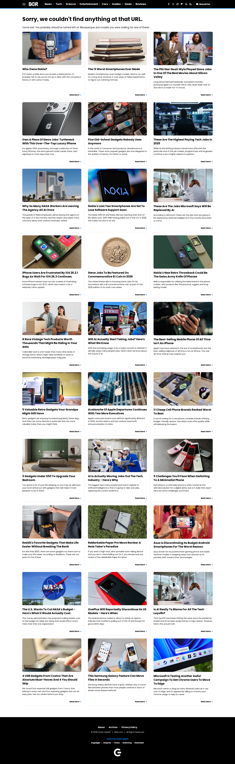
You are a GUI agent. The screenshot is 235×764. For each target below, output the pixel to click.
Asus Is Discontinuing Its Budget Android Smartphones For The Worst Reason (182, 544)
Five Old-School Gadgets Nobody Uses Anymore (114, 141)
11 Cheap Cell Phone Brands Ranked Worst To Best (182, 411)
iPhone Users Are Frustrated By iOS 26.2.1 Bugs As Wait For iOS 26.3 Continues (50, 274)
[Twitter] (173, 4)
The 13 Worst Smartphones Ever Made (114, 69)
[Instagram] (177, 4)
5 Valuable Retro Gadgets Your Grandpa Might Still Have (50, 411)
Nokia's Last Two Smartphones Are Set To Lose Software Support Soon (116, 208)
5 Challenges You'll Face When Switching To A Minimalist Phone (182, 478)
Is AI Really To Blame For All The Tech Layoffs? (179, 611)
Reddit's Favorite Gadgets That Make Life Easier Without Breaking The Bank (50, 544)
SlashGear (139, 743)
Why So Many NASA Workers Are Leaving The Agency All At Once (50, 208)
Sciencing (127, 743)
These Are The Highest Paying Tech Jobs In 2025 (183, 141)
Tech (59, 4)
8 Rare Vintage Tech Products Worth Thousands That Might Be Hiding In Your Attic (49, 343)
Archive (113, 727)
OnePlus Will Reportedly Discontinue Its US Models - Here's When (117, 611)
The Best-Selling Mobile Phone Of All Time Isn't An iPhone (182, 341)
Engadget (95, 743)
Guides (116, 4)
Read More (74, 95)
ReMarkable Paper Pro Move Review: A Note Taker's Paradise (114, 544)
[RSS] (190, 4)
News (48, 4)
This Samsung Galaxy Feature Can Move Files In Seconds (116, 677)
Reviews (141, 4)
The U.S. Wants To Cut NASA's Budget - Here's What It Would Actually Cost (48, 611)
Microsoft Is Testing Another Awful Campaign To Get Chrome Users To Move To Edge (182, 679)
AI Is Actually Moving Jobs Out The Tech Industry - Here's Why (115, 478)
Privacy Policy (129, 727)
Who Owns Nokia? (34, 69)
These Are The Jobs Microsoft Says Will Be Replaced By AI (182, 208)
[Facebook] (169, 4)
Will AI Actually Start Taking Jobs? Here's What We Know (116, 341)
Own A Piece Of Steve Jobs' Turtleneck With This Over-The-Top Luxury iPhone (49, 141)
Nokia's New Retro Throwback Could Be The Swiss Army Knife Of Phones (180, 274)
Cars (105, 4)
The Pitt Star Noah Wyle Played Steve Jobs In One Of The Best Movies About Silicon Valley (183, 73)
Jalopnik (107, 743)
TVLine (117, 743)
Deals (128, 4)
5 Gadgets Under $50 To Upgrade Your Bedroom (48, 478)
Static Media (104, 732)
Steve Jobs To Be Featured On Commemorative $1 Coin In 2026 (110, 274)
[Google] (186, 4)
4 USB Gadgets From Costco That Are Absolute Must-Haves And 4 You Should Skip (49, 679)
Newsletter (204, 4)
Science (71, 4)
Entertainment (89, 4)
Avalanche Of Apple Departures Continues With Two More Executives (117, 411)
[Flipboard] (182, 4)
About (101, 727)
